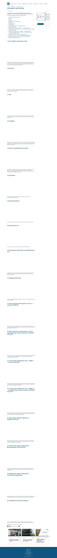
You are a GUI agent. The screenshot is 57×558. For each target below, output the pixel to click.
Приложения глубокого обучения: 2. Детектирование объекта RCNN (20, 35)
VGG (9, 19)
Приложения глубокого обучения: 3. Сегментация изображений (19, 36)
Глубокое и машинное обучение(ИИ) (16, 524)
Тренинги (19, 3)
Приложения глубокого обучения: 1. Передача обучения (18, 34)
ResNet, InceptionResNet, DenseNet (14, 21)
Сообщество (41, 3)
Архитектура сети (12, 24)
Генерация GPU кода (12, 26)
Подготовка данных (12, 23)
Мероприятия (24, 3)
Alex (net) (10, 18)
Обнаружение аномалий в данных (14, 37)
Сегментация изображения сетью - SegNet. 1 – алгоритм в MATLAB (20, 31)
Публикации (30, 3)
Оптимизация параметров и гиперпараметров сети (17, 25)
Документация (35, 3)
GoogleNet (10, 20)
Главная (8, 6)
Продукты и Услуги (14, 3)
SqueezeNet (11, 22)
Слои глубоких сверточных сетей (14, 17)
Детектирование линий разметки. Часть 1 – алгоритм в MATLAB (19, 27)
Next (50, 536)
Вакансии (45, 3)
